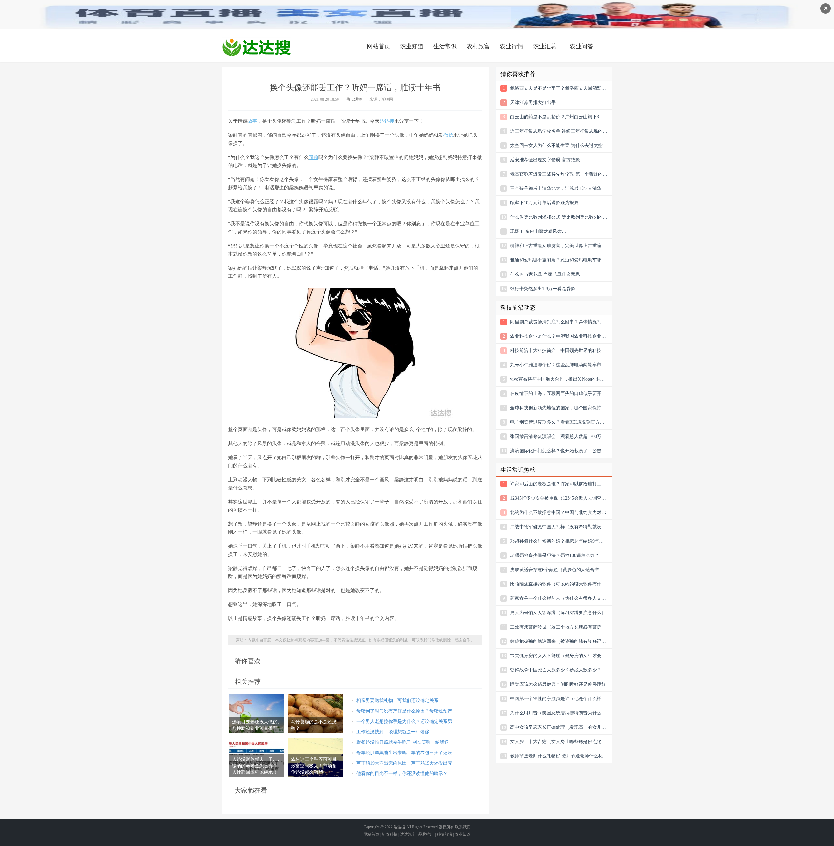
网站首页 (378, 46)
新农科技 (389, 834)
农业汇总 (544, 46)
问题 (313, 157)
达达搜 (387, 121)
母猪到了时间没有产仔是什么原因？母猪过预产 (404, 711)
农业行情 (511, 46)
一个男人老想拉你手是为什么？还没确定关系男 (404, 721)
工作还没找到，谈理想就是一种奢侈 (392, 731)
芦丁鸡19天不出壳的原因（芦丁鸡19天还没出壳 (404, 763)
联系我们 (463, 827)
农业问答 (581, 46)
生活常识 (445, 46)
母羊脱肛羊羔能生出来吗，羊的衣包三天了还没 (404, 752)
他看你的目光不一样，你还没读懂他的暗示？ (402, 773)
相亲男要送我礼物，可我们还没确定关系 (397, 700)
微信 (448, 135)
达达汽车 (408, 834)
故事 (252, 121)
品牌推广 (426, 834)
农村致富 (478, 46)
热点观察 (354, 99)
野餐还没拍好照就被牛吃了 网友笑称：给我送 (402, 742)
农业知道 (412, 46)
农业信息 (256, 47)
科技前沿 (444, 834)
